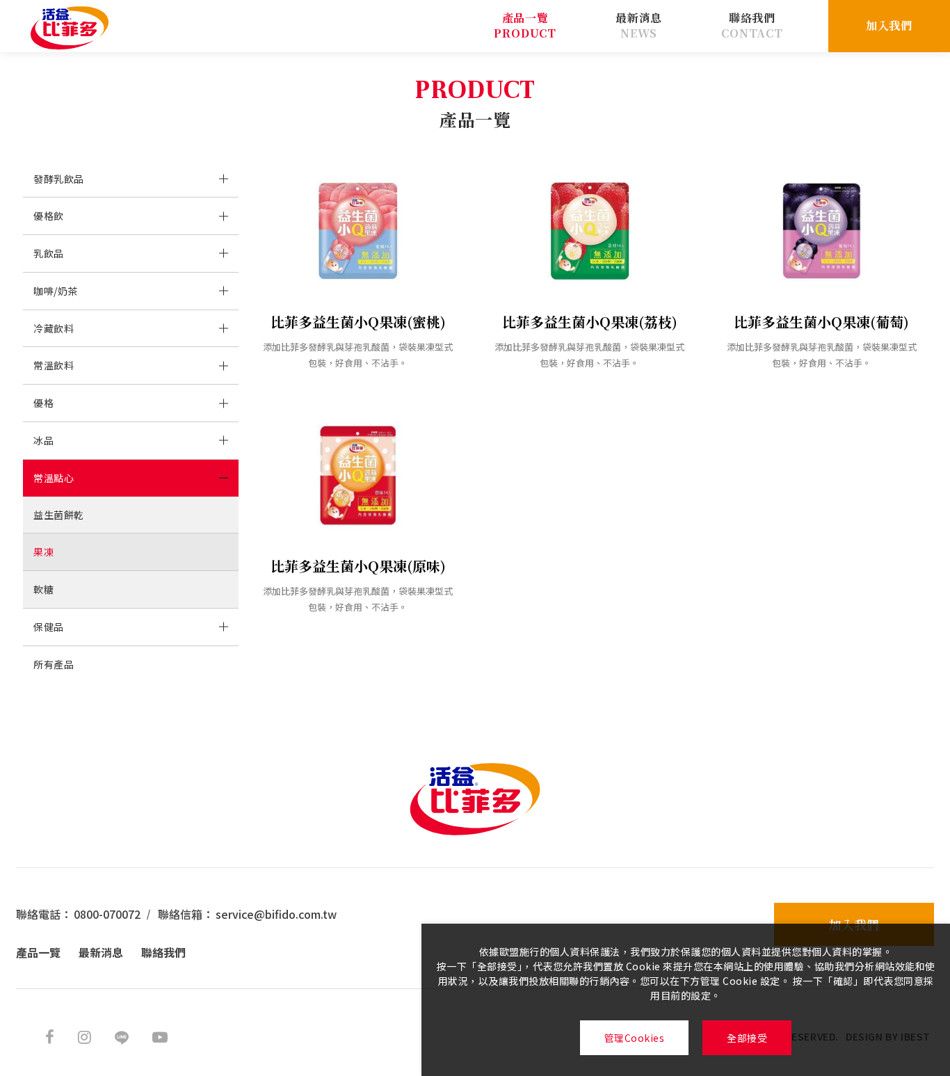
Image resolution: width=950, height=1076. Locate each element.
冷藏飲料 (53, 328)
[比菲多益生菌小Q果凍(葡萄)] (821, 231)
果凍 (43, 552)
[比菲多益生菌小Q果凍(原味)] (357, 475)
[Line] (122, 1036)
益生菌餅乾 (58, 515)
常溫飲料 (53, 365)
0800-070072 (107, 914)
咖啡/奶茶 (55, 291)
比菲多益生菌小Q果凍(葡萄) (821, 322)
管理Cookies (634, 1038)
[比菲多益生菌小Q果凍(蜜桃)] (357, 231)
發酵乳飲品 (58, 179)
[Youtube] (160, 1036)
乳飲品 (48, 253)
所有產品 (53, 664)
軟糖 (43, 589)
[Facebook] (49, 1036)
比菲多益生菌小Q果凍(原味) (358, 566)
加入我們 (889, 25)
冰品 (43, 440)
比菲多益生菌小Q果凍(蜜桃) (358, 322)
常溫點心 (53, 478)
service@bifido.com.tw (276, 914)
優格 (43, 403)
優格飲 (48, 216)
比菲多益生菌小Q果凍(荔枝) (589, 322)
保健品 (48, 627)
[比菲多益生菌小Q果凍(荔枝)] (589, 231)
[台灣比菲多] (69, 28)
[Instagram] (84, 1036)
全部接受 (747, 1038)
